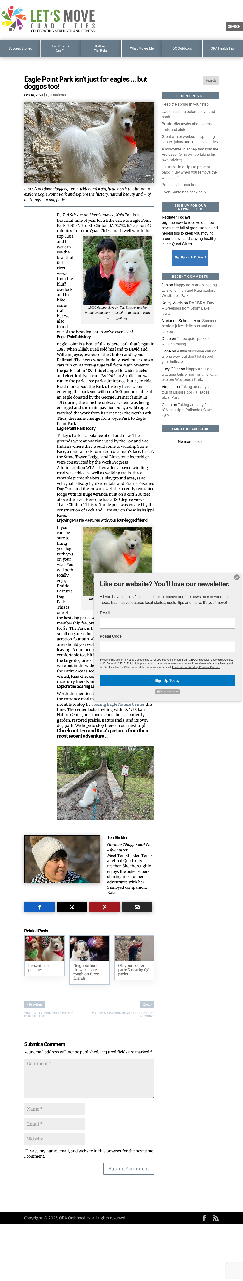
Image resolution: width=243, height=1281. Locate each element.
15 (118, 810)
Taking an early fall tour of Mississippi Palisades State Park (187, 392)
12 (106, 810)
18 (130, 810)
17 (126, 810)
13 (110, 810)
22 (146, 810)
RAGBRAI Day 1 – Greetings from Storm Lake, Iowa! (189, 308)
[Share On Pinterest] (104, 907)
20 (138, 810)
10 (97, 810)
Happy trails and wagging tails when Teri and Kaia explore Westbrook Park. (189, 290)
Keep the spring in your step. (186, 104)
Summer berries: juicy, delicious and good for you (189, 326)
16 (122, 810)
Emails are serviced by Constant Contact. (196, 667)
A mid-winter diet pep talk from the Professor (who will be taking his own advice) (190, 154)
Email (105, 613)
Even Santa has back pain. (184, 192)
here (126, 386)
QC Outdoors (56, 95)
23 (150, 810)
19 (134, 810)
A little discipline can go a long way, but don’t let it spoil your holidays (189, 356)
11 (102, 810)
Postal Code (111, 636)
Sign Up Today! (167, 680)
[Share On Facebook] (39, 907)
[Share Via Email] (137, 907)
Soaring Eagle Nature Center (118, 704)
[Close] (237, 577)
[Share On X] (72, 907)
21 (142, 810)
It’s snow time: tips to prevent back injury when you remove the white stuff (189, 172)
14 (114, 810)
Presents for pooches (179, 185)
